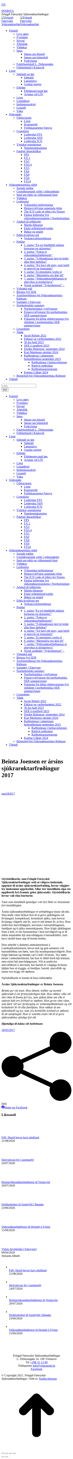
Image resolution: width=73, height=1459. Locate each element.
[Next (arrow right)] (6, 1456)
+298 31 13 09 (39, 1362)
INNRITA (7, 10)
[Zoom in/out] (14, 1453)
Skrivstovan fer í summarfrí (17, 1159)
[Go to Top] (36, 1449)
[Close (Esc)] (2, 1453)
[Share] (6, 1453)
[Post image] (11, 1134)
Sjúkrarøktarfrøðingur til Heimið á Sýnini (25, 1226)
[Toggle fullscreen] (10, 1453)
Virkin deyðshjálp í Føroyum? (19, 1249)
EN (3, 4)
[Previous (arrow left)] (2, 1456)
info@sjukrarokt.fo (44, 1365)
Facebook (36, 1369)
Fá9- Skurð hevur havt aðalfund (20, 1137)
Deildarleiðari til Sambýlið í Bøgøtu (22, 1204)
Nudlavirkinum (48, 1378)
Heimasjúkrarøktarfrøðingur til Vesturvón (25, 1182)
